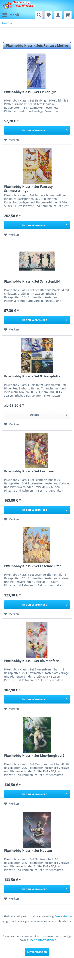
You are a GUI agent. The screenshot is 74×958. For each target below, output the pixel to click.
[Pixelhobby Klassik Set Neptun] (37, 830)
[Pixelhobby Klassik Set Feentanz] (37, 450)
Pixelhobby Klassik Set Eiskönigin (30, 92)
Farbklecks (26, 6)
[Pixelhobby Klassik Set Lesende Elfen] (37, 545)
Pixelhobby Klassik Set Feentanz (29, 471)
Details (34, 415)
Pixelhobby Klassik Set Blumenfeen (31, 661)
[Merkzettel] (48, 15)
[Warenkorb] (68, 15)
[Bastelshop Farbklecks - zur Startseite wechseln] (7, 5)
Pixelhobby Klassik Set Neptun (28, 851)
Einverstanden (37, 952)
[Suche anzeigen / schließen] (39, 15)
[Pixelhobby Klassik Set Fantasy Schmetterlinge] (37, 166)
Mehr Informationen (43, 940)
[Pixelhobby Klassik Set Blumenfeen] (37, 640)
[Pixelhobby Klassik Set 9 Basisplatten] (37, 355)
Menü (14, 14)
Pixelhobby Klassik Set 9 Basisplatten (33, 376)
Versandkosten (64, 916)
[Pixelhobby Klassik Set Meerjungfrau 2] (37, 735)
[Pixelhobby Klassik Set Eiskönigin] (37, 71)
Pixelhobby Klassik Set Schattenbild (32, 281)
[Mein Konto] (58, 15)
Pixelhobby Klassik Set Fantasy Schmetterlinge (28, 189)
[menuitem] (10, 15)
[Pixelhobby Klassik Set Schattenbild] (37, 260)
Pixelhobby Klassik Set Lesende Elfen (33, 566)
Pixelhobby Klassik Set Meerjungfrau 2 (34, 756)
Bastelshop (21, 2)
